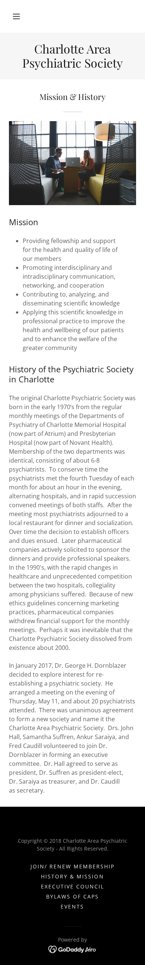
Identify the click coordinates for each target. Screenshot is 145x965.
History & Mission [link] (72, 876)
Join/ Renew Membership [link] (72, 866)
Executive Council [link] (72, 886)
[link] (72, 56)
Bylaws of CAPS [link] (72, 896)
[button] (16, 16)
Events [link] (72, 906)
